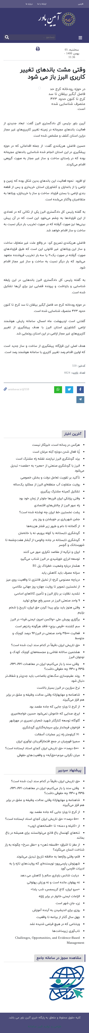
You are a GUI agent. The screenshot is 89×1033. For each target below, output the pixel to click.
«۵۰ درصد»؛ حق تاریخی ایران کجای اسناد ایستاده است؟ (42, 748)
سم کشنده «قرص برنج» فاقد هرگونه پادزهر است (47, 626)
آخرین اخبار (72, 434)
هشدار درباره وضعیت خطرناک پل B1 (56, 566)
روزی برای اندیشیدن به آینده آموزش (56, 910)
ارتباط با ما (41, 3)
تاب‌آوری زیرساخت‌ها (66, 931)
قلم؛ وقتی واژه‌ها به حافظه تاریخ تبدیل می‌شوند (48, 857)
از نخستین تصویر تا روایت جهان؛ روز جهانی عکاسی (46, 587)
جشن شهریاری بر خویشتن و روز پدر (56, 519)
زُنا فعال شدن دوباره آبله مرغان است (56, 452)
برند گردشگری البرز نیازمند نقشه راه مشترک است (48, 459)
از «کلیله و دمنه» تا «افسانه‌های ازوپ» (54, 826)
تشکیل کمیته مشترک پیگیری (60, 491)
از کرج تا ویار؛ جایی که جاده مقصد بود (54, 707)
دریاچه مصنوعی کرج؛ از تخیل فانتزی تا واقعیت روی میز (43, 580)
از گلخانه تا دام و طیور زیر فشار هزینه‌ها (53, 526)
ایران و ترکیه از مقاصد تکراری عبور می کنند (51, 552)
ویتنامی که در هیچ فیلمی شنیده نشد (55, 924)
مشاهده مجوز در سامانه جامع (59, 958)
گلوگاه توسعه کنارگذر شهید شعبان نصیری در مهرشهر (44, 720)
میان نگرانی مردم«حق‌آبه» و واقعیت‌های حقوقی (48, 755)
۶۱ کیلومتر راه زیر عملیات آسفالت (57, 734)
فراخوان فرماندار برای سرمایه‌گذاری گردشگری (51, 727)
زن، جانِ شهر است (68, 903)
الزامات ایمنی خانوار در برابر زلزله (59, 896)
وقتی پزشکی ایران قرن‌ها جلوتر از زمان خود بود (49, 498)
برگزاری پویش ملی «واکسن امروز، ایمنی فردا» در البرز (45, 619)
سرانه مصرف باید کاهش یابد (61, 573)
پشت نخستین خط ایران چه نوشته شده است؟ (49, 512)
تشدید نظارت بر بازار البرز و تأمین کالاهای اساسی (47, 593)
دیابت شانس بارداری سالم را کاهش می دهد (50, 875)
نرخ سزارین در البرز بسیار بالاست (58, 688)
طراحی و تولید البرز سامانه (44, 1027)
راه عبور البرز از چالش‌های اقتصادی (56, 505)
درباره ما (29, 3)
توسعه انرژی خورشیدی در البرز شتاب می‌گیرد (50, 559)
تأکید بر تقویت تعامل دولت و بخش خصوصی (50, 477)
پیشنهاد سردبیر (69, 770)
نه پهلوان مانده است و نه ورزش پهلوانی (53, 882)
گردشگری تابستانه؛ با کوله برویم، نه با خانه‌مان (49, 533)
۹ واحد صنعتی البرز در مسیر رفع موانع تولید (51, 600)
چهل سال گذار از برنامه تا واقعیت (58, 917)
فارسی (80, 3)
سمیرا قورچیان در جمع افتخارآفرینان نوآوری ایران (47, 741)
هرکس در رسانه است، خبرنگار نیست (56, 445)
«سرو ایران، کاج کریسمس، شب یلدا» (55, 889)
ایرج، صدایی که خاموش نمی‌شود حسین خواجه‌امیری (45, 713)
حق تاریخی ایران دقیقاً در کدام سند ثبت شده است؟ (45, 645)
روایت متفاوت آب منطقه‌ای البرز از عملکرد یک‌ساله (46, 484)
